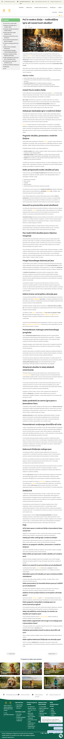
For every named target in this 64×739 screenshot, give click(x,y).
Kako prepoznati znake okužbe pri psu (9, 33)
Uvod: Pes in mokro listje (9, 23)
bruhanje (25, 375)
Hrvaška (53, 712)
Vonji (53, 93)
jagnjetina (46, 314)
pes (29, 25)
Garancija (41, 715)
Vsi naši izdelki (42, 706)
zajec (39, 324)
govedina (55, 314)
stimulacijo (42, 481)
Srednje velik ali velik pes (40, 7)
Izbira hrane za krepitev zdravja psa (9, 47)
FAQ (4, 68)
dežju (29, 56)
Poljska (52, 715)
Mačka (60, 7)
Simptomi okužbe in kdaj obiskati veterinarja (9, 54)
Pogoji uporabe (43, 713)
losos (51, 314)
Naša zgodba (19, 705)
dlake (34, 210)
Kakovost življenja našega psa (11, 64)
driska (29, 375)
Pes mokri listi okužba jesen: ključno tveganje (10, 40)
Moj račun (54, 12)
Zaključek (6, 66)
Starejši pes (53, 7)
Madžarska (53, 713)
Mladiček (21, 7)
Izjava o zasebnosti (43, 708)
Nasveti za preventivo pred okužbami (10, 36)
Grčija (52, 710)
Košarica (61, 12)
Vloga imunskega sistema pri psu (10, 44)
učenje (34, 483)
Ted (44, 312)
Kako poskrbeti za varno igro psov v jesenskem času (10, 58)
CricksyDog (36, 299)
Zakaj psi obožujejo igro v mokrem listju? (10, 26)
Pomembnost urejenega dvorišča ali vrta (9, 61)
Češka (52, 708)
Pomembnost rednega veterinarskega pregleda (10, 51)
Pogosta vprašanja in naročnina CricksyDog (20, 719)
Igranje (24, 124)
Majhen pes (29, 7)
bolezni (45, 141)
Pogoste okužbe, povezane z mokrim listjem (11, 29)
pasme (34, 312)
